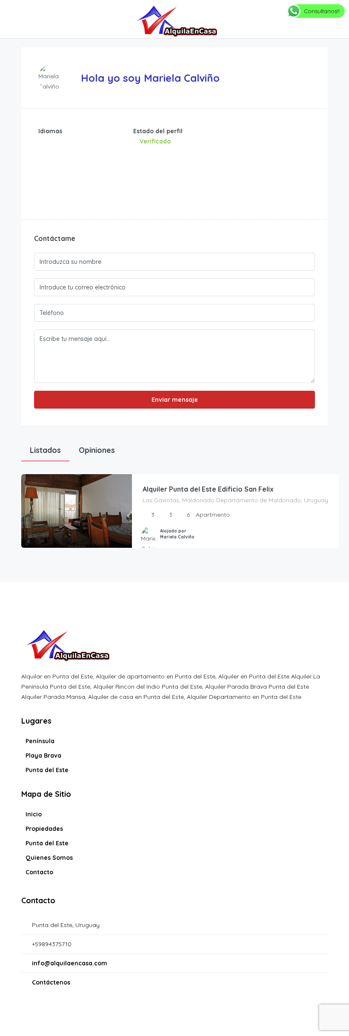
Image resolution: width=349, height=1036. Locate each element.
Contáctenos (51, 982)
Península (40, 741)
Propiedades (44, 829)
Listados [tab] (45, 450)
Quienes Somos (49, 857)
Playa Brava (43, 755)
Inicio (34, 814)
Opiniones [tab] (97, 450)
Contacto (39, 872)
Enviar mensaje (175, 400)
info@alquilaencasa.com (69, 963)
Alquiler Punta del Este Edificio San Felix (208, 489)
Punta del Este (47, 770)
